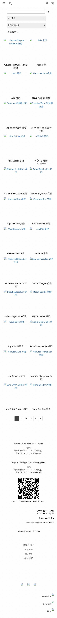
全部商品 (11, 32)
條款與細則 (28, 545)
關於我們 (28, 558)
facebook (46, 596)
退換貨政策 (28, 550)
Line (49, 611)
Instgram (47, 604)
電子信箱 (28, 554)
